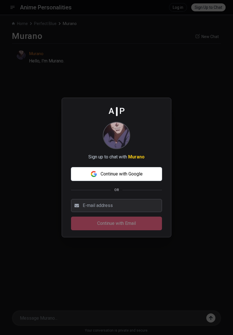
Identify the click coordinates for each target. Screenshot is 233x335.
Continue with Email (116, 223)
